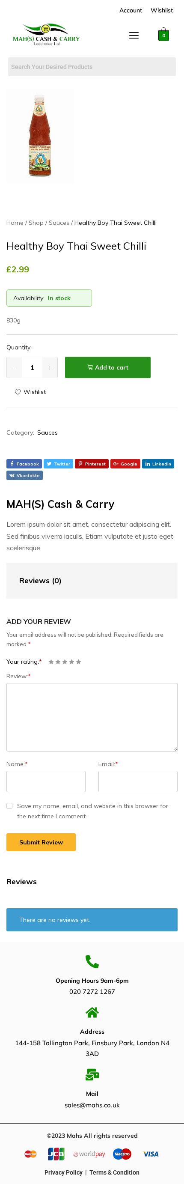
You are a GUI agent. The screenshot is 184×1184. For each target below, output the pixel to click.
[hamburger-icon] (134, 37)
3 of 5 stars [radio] (65, 662)
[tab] (83, 581)
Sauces (47, 432)
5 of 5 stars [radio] (78, 662)
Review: (18, 676)
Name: (17, 764)
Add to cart (111, 367)
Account (130, 10)
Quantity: (19, 347)
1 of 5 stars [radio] (51, 662)
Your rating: (24, 661)
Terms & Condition (114, 1172)
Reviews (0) (40, 580)
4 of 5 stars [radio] (71, 662)
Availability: (29, 298)
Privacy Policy (64, 1172)
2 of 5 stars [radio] (58, 662)
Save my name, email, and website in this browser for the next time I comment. (92, 811)
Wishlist (162, 10)
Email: (108, 764)
